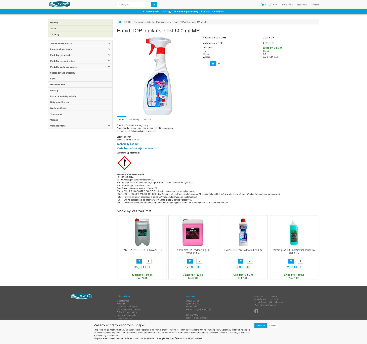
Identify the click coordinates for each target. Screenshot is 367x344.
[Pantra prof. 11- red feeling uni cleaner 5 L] (192, 232)
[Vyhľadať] (154, 4)
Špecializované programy (62, 72)
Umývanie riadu (58, 84)
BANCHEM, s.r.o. (271, 56)
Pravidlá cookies (124, 317)
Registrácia (302, 4)
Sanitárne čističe (58, 108)
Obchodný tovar (58, 125)
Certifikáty (218, 11)
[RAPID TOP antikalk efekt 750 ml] (243, 232)
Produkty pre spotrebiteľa (62, 61)
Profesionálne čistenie (61, 49)
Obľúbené (288, 4)
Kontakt (205, 11)
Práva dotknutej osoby (127, 312)
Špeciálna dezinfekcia (61, 43)
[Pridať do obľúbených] (219, 63)
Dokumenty (134, 119)
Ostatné (54, 119)
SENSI (53, 78)
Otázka (147, 119)
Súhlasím (260, 325)
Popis (121, 119)
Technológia (56, 113)
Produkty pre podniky (61, 55)
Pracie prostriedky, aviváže (63, 96)
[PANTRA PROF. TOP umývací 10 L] (142, 232)
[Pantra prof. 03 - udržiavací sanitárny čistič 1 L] (294, 232)
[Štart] (120, 22)
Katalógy (166, 11)
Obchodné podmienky (186, 11)
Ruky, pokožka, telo (60, 102)
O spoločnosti (151, 11)
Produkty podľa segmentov (63, 66)
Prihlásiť (315, 4)
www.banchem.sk (268, 304)
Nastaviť (272, 325)
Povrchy (54, 90)
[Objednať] (139, 261)
